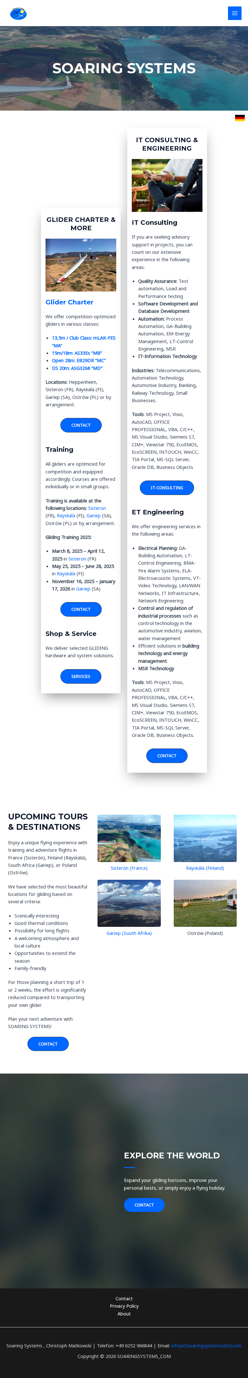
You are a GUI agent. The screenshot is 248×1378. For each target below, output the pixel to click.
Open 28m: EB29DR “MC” (79, 360)
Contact (124, 1298)
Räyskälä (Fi (198, 868)
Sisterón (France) (129, 868)
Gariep (94, 515)
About (124, 1313)
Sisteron (97, 508)
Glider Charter (69, 302)
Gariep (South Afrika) (129, 933)
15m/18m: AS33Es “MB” (77, 353)
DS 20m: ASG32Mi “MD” (77, 368)
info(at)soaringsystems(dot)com (206, 1345)
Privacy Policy (124, 1306)
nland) (217, 868)
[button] (81, 425)
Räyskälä (67, 515)
